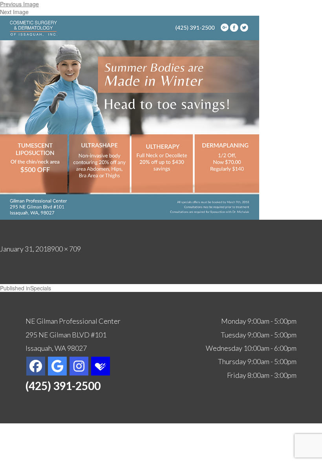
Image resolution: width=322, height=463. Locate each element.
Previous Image (19, 4)
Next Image (14, 12)
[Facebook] (35, 366)
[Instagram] (79, 366)
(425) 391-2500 (63, 385)
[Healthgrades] (100, 365)
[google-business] (57, 366)
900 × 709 (66, 248)
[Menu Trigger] (295, 16)
